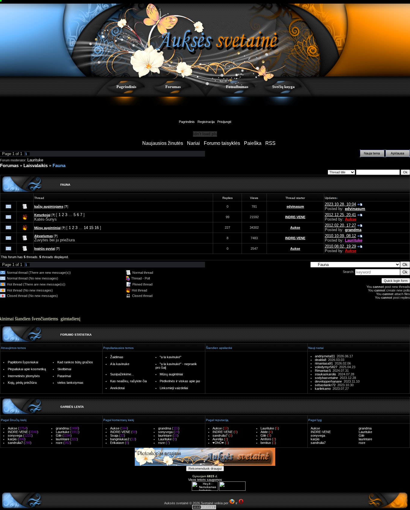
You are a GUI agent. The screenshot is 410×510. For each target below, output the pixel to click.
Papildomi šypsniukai (23, 362)
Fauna (59, 165)
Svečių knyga (283, 86)
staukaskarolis (326, 374)
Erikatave (117, 442)
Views (254, 198)
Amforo (266, 439)
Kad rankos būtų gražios (75, 362)
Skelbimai (64, 369)
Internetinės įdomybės (24, 376)
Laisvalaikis (35, 165)
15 (91, 227)
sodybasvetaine (327, 378)
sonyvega (15, 435)
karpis (12, 439)
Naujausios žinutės (162, 143)
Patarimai (64, 376)
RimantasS (324, 370)
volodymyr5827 (327, 367)
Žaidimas (116, 357)
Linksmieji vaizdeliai (174, 388)
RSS (270, 143)
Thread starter (295, 198)
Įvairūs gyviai (44, 248)
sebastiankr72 (326, 385)
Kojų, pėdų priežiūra (22, 382)
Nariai (193, 143)
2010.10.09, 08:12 (340, 236)
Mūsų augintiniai (47, 228)
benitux (266, 442)
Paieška (252, 143)
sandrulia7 (15, 442)
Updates (330, 198)
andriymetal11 (326, 356)
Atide (264, 432)
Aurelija (218, 439)
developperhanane (329, 381)
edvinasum (295, 206)
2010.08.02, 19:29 (340, 246)
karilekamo (324, 388)
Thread (39, 198)
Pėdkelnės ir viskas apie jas (180, 381)
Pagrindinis (126, 86)
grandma (353, 230)
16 (97, 227)
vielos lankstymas (70, 382)
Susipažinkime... (122, 374)
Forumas (173, 86)
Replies (227, 198)
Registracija (206, 122)
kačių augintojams (48, 206)
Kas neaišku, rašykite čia (128, 381)
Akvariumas (43, 236)
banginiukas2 (119, 439)
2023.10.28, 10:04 (340, 204)
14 (86, 227)
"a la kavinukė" (170, 357)
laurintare (62, 439)
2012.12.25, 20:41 (340, 214)
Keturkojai (42, 215)
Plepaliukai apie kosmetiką (27, 369)
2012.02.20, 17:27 (340, 225)
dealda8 (321, 360)
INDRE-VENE (295, 217)
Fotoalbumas (237, 86)
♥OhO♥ (218, 442)
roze (59, 442)
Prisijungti (224, 122)
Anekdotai (117, 388)
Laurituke (35, 160)
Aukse (350, 219)
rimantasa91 (325, 363)
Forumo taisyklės (222, 143)
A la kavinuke (119, 364)
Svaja (114, 435)
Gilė (59, 435)
